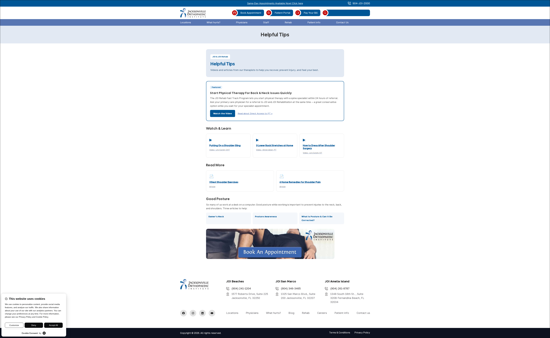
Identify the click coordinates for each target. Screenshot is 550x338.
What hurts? (213, 22)
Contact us (363, 312)
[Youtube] (212, 313)
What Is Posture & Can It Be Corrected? (317, 218)
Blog (291, 312)
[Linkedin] (202, 313)
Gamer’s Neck (216, 216)
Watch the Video (222, 113)
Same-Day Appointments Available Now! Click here (275, 3)
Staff (266, 22)
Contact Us (342, 22)
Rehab (288, 22)
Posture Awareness (266, 216)
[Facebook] (183, 313)
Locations (185, 22)
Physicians (241, 22)
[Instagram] (193, 313)
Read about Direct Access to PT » (255, 113)
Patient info (313, 22)
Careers (322, 312)
